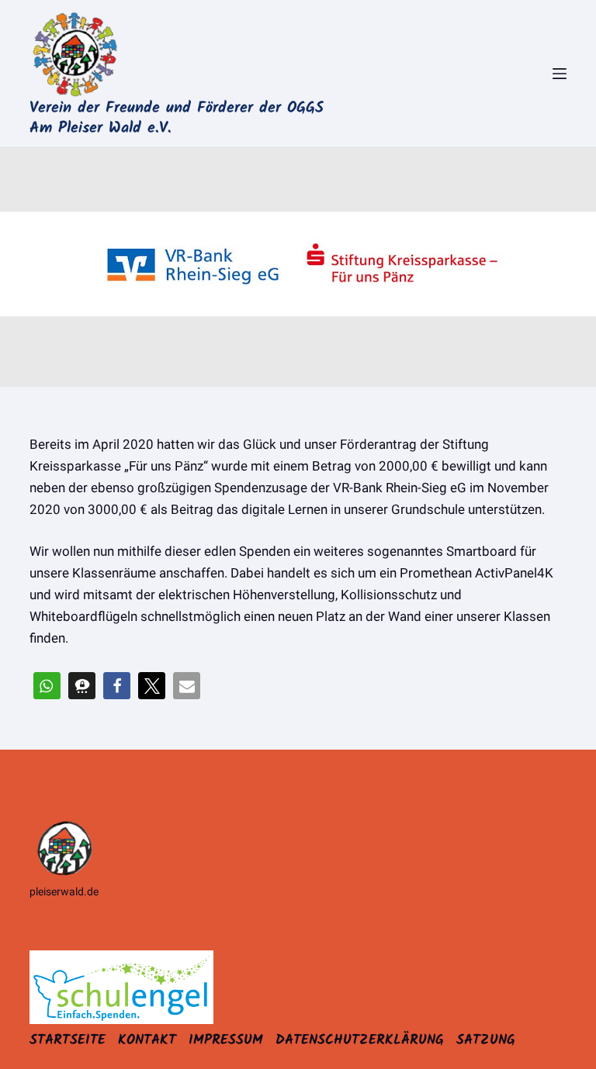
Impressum (226, 1041)
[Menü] (560, 74)
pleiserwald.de (64, 891)
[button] (47, 685)
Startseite (67, 1041)
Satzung (485, 1041)
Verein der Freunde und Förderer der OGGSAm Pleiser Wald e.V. (176, 118)
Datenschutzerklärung (359, 1041)
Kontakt (147, 1041)
